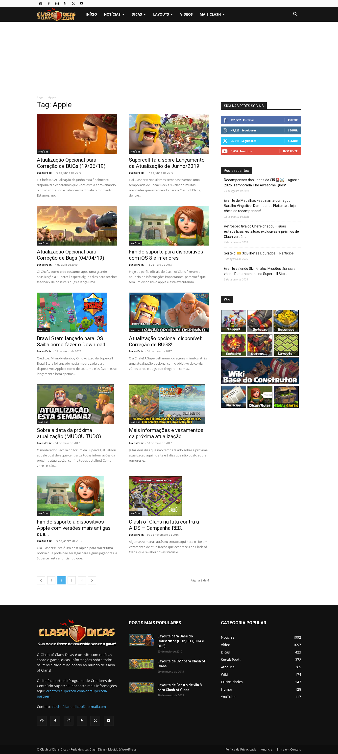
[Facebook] (48, 3)
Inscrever (290, 151)
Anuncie (266, 749)
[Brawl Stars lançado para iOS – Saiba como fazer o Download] (77, 312)
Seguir (293, 130)
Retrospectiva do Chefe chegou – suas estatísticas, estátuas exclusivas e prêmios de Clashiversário (261, 231)
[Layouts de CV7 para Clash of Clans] (141, 664)
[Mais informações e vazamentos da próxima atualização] (169, 404)
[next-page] (92, 580)
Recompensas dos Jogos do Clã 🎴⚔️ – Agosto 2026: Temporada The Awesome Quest (261, 182)
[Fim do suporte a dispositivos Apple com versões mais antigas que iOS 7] (77, 496)
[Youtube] (81, 3)
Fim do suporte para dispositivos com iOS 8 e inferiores (166, 255)
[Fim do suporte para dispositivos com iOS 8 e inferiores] (169, 226)
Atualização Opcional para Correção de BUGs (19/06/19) (71, 163)
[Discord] (40, 3)
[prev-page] (41, 580)
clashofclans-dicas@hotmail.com (79, 706)
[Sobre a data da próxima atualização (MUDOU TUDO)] (77, 404)
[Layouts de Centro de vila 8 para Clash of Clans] (141, 687)
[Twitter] (73, 3)
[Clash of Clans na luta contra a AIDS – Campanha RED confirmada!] (169, 496)
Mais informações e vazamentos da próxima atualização (166, 433)
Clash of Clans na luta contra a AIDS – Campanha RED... (164, 525)
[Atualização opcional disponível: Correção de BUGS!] (169, 312)
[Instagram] (57, 3)
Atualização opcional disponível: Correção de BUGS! (165, 341)
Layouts (161, 14)
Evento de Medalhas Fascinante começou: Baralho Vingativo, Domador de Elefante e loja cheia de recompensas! (260, 206)
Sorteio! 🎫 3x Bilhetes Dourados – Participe (259, 253)
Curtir (293, 120)
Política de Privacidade (240, 749)
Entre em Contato (289, 749)
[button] (295, 14)
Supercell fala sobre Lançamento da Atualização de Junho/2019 (167, 163)
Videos (186, 14)
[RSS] (65, 3)
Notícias (112, 14)
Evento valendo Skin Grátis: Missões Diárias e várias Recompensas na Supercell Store (259, 271)
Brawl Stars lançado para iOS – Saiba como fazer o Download (72, 341)
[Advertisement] (169, 59)
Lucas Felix (44, 173)
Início (91, 14)
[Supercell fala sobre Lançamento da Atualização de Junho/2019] (169, 134)
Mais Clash (210, 14)
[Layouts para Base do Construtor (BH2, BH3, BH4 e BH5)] (141, 640)
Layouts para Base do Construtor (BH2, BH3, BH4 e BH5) (181, 641)
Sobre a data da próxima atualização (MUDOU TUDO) (69, 433)
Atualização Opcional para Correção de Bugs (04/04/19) (70, 255)
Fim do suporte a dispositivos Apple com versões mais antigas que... (74, 528)
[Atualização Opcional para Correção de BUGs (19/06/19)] (77, 134)
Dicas (137, 14)
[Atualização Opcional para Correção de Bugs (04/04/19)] (77, 226)
